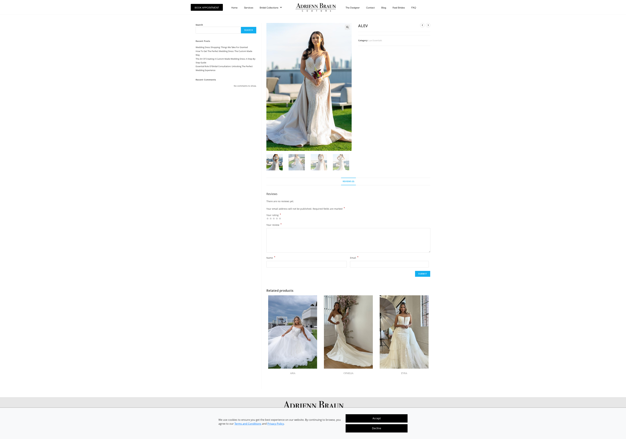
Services (248, 7)
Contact (370, 7)
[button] (347, 27)
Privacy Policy (275, 423)
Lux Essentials (375, 40)
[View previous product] (422, 25)
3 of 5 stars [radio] (274, 218)
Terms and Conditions (247, 423)
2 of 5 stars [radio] (270, 218)
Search (199, 24)
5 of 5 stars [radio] (280, 218)
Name (270, 257)
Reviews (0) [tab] (348, 181)
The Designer (353, 7)
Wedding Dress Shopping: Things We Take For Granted (222, 47)
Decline (376, 428)
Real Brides (399, 7)
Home (234, 7)
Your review (274, 224)
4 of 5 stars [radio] (277, 218)
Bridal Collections (269, 7)
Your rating (273, 215)
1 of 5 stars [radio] (267, 218)
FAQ (413, 7)
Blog (383, 7)
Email (354, 257)
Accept (377, 418)
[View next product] (428, 25)
